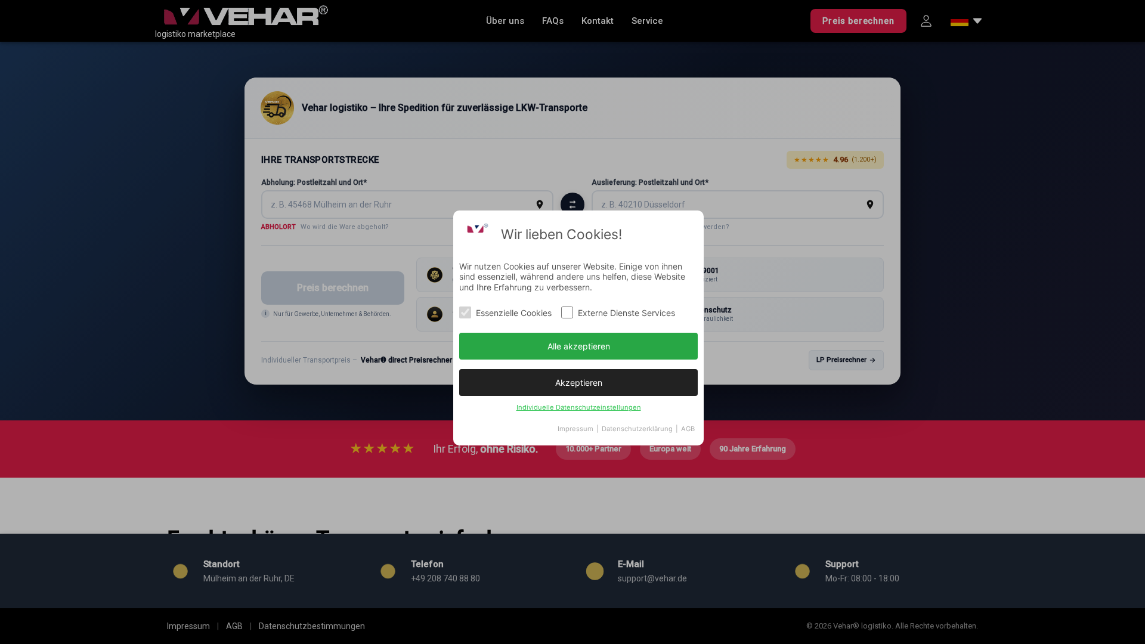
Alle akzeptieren (578, 346)
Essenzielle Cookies (514, 313)
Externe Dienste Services (626, 313)
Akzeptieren (578, 382)
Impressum (575, 429)
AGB (688, 429)
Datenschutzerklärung (637, 429)
